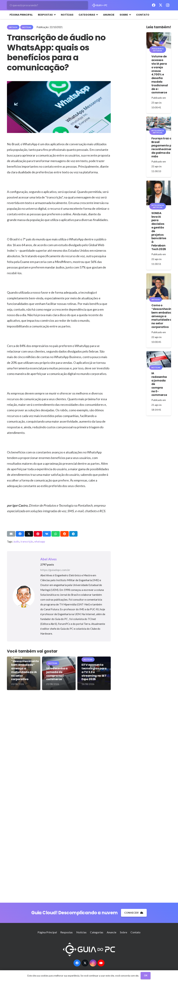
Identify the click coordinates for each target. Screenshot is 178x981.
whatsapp (39, 541)
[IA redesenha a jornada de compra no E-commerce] (158, 359)
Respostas (66, 932)
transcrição (27, 541)
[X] (160, 5)
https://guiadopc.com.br (55, 569)
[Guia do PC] (99, 5)
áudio (16, 541)
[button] (54, 14)
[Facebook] (153, 5)
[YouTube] (101, 963)
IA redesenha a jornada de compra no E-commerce (57, 673)
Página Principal (47, 932)
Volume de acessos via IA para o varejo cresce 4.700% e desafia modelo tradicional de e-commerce (159, 74)
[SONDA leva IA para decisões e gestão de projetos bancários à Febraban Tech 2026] (158, 193)
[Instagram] (167, 5)
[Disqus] (59, 745)
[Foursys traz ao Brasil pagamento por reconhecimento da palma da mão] (158, 124)
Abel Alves (48, 559)
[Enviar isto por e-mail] (11, 534)
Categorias (96, 932)
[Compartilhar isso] (20, 534)
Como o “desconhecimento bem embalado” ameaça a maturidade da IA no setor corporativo (25, 668)
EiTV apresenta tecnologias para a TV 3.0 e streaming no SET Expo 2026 (94, 672)
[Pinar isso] (38, 534)
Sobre (123, 932)
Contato (135, 932)
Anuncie (111, 932)
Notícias (81, 932)
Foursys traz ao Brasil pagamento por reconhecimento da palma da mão (163, 147)
